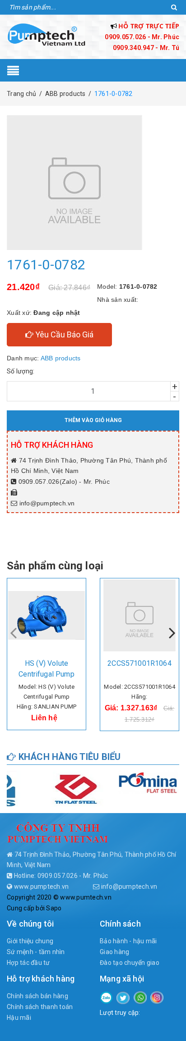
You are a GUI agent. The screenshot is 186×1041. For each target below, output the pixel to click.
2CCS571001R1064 (139, 663)
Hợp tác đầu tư (28, 962)
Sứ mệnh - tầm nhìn (36, 951)
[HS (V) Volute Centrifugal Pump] (46, 615)
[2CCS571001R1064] (139, 615)
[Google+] (140, 997)
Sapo (53, 908)
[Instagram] (156, 997)
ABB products (61, 358)
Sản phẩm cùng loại (55, 565)
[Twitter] (123, 997)
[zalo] (106, 997)
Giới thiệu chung (30, 941)
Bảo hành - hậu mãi (128, 941)
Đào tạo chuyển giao (129, 962)
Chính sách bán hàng (37, 996)
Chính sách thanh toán (40, 1006)
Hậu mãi (19, 1017)
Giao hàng (114, 951)
